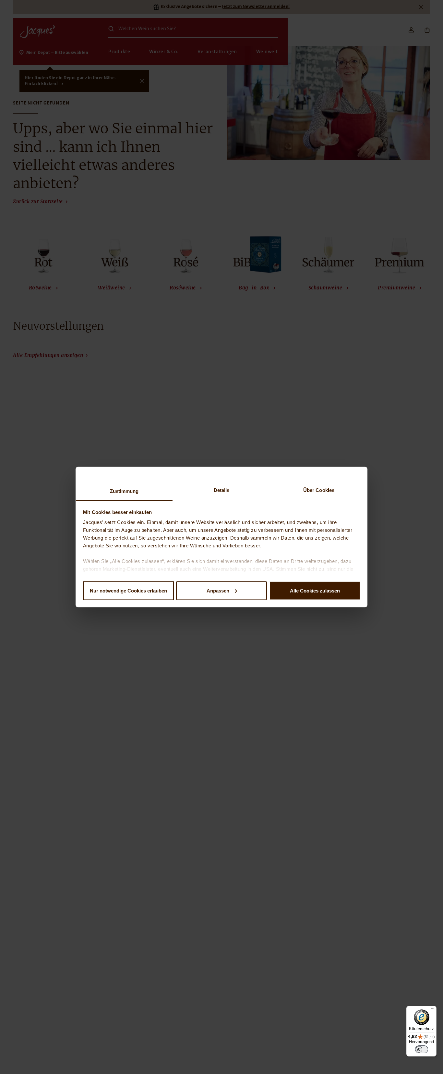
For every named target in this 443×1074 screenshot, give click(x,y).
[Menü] (433, 1010)
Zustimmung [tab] (124, 491)
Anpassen (218, 590)
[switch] (421, 1049)
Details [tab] (222, 490)
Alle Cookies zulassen (315, 590)
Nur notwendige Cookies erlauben (128, 590)
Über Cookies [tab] (318, 490)
